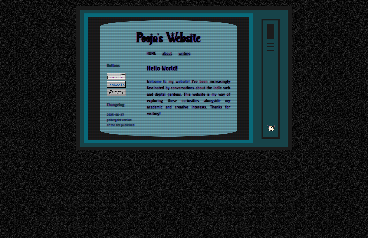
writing (184, 53)
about (167, 53)
